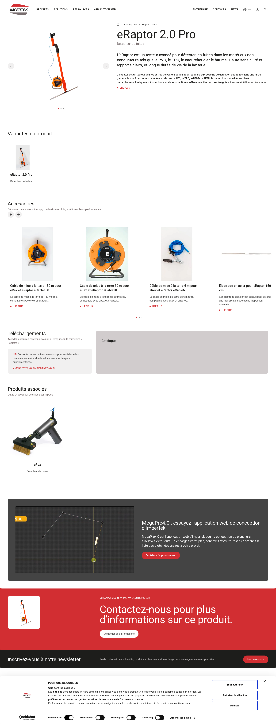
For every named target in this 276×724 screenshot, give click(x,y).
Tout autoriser (235, 684)
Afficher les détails (180, 717)
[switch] (100, 717)
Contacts (219, 9)
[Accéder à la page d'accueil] (19, 9)
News (234, 9)
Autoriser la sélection (235, 695)
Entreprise (200, 9)
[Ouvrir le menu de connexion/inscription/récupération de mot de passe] (257, 9)
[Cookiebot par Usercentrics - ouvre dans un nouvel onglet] (27, 717)
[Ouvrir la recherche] (265, 9)
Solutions (61, 9)
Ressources (81, 9)
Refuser (234, 705)
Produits (42, 9)
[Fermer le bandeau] (265, 681)
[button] (11, 66)
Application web (105, 9)
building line (130, 24)
